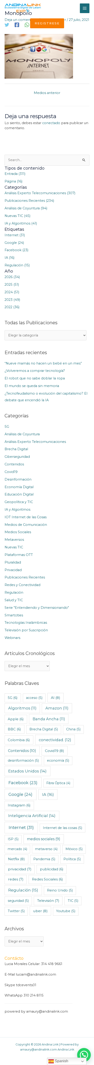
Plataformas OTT (19, 555)
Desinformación (18, 479)
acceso (34, 698)
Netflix (16, 859)
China (73, 729)
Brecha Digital (16, 449)
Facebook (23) (16, 250)
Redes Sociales (47, 879)
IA (48, 794)
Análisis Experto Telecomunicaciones (35, 442)
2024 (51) (12, 292)
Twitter (16, 911)
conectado (51, 123)
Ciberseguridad (17, 457)
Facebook (22, 782)
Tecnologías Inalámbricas (26, 623)
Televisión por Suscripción (26, 630)
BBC (14, 729)
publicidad (51, 869)
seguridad (18, 901)
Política (72, 859)
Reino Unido (60, 890)
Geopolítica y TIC (19, 502)
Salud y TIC (14, 600)
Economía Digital (19, 487)
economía (58, 760)
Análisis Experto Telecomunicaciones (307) (40, 193)
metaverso (46, 849)
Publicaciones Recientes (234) (29, 201)
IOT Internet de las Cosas (26, 517)
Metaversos (14, 540)
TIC (73, 901)
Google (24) (14, 243)
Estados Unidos (27, 771)
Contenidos (14, 464)
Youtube (65, 911)
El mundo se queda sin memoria (32, 386)
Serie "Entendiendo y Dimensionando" (37, 608)
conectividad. (55, 740)
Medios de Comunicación (26, 525)
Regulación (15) (17, 265)
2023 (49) (12, 300)
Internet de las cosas (62, 828)
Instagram (19, 805)
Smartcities (14, 615)
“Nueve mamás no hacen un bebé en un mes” (43, 363)
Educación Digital (19, 494)
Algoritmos (22, 708)
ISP (13, 839)
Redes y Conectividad (22, 585)
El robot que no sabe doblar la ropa (35, 378)
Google (20, 794)
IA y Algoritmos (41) (21, 223)
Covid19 (11, 472)
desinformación (23, 760)
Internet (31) (15, 235)
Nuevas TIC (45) (17, 216)
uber (40, 911)
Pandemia (44, 859)
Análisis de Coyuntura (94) (26, 208)
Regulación (14, 592)
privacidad (19, 869)
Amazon (56, 708)
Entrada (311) (15, 174)
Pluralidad (13, 562)
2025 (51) (12, 284)
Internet (21, 827)
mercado (17, 849)
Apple (16, 719)
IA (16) (9, 258)
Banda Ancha (49, 719)
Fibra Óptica (58, 783)
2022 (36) (12, 307)
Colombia (19, 740)
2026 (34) (12, 277)
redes (16, 879)
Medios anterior (47, 93)
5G (7, 426)
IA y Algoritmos (17, 509)
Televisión (48, 900)
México (74, 849)
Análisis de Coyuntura (22, 434)
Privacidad (13, 570)
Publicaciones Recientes (25, 577)
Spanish (61, 1061)
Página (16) (13, 181)
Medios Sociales (18, 532)
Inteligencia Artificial (31, 815)
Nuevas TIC (14, 547)
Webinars (12, 638)
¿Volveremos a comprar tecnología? (35, 371)
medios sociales (43, 839)
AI (55, 697)
